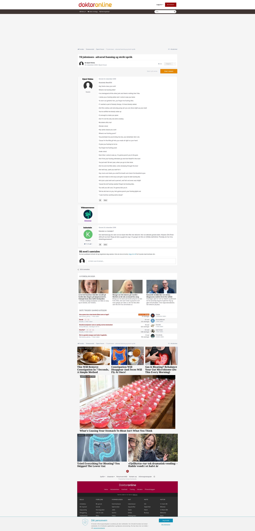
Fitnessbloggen (150, 489)
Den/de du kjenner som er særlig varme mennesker (96, 325)
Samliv (114, 512)
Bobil (161, 515)
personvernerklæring (99, 528)
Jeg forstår (165, 520)
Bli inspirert (83, 507)
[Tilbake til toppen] (127, 471)
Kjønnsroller (116, 507)
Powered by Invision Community (127, 479)
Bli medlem (170, 4)
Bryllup (146, 512)
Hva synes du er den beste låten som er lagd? (94, 314)
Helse (106, 489)
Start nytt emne (152, 71)
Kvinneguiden (117, 499)
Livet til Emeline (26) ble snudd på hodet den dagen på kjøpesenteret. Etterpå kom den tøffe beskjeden (92, 297)
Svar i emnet (168, 71)
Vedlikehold (83, 515)
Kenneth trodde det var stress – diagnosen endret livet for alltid (159, 296)
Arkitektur (83, 504)
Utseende (110, 476)
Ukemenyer (132, 504)
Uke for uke (99, 512)
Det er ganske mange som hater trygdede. (93, 335)
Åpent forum (103, 65)
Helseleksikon (114, 489)
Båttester (163, 512)
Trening (132, 489)
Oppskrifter (131, 507)
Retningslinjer (105, 11)
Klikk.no (135, 494)
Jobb (113, 510)
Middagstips (132, 515)
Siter (105, 200)
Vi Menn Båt (164, 510)
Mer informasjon (165, 524)
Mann (146, 510)
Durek (81, 319)
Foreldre (99, 499)
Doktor (127, 485)
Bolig (82, 499)
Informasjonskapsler (145, 476)
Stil (145, 504)
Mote (146, 499)
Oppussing (83, 510)
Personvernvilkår (121, 476)
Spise (130, 510)
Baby (97, 515)
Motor (162, 499)
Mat (129, 499)
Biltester (163, 507)
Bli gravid (99, 504)
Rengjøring (83, 512)
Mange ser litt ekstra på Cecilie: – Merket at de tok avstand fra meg (125, 296)
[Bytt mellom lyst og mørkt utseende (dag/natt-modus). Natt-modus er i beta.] (154, 476)
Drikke (130, 512)
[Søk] (174, 11)
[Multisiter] (100, 200)
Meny (83, 11)
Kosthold (124, 489)
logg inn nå (132, 254)
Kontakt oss (133, 476)
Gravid (98, 507)
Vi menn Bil (163, 504)
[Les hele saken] (94, 287)
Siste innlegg (93, 11)
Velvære (139, 489)
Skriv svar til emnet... (97, 261)
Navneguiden (100, 510)
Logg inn (159, 4)
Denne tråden (167, 11)
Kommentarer (116, 504)
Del (160, 64)
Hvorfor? (82, 330)
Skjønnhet (147, 507)
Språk (102, 476)
